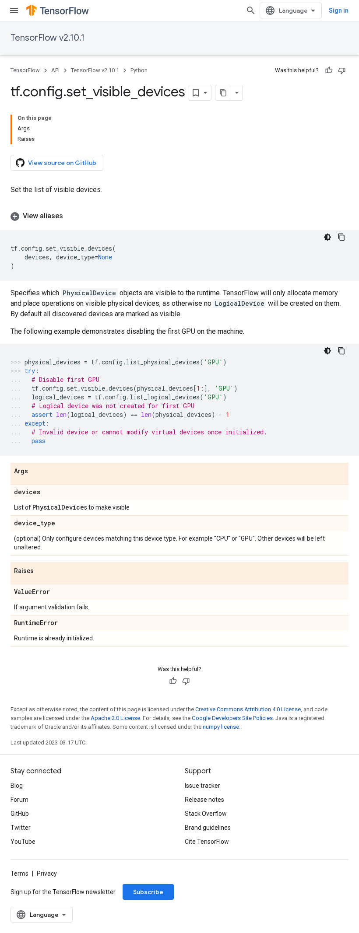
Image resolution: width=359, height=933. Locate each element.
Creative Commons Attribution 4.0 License (248, 709)
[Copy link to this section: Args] (37, 471)
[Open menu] (14, 10)
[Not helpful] (341, 70)
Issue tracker (202, 785)
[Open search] (251, 10)
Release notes (204, 799)
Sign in (338, 10)
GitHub (20, 813)
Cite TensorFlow (207, 841)
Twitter (21, 827)
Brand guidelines (208, 827)
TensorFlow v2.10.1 (47, 37)
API (55, 70)
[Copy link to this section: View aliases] (72, 216)
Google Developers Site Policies (232, 718)
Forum (19, 799)
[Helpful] (328, 70)
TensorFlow (25, 70)
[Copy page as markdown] (223, 92)
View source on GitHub (62, 163)
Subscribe (148, 892)
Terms (19, 873)
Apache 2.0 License (115, 718)
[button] (179, 216)
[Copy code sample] (341, 237)
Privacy (47, 873)
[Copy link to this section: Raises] (42, 571)
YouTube (23, 841)
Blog (17, 785)
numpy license (221, 726)
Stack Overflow (206, 813)
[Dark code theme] (327, 237)
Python (139, 70)
